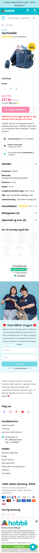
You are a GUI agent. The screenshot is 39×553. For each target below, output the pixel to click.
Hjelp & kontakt (8, 425)
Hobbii (4, 30)
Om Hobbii (6, 473)
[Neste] (34, 59)
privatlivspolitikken (21, 368)
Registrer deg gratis (10, 453)
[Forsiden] (2, 25)
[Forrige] (4, 59)
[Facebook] (4, 411)
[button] (35, 11)
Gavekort (5, 470)
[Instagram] (10, 411)
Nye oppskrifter (8, 463)
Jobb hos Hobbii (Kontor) (12, 432)
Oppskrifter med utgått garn (13, 466)
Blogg (4, 456)
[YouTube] (22, 411)
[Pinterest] (16, 411)
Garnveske (9, 25)
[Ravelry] (28, 411)
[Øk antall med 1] (16, 88)
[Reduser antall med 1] (5, 88)
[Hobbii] (7, 10)
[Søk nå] (34, 18)
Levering (5, 428)
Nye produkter (8, 459)
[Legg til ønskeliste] (34, 110)
